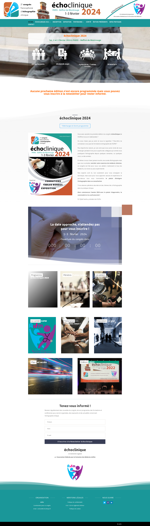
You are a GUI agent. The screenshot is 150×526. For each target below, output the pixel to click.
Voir (81, 305)
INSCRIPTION (57, 22)
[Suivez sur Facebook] (108, 502)
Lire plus (49, 305)
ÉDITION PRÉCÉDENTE (100, 22)
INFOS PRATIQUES (115, 22)
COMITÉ (88, 22)
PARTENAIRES (77, 22)
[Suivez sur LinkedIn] (111, 502)
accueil (30, 22)
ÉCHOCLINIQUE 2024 (42, 22)
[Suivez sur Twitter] (104, 502)
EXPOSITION (67, 22)
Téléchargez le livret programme (75, 126)
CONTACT (31, 24)
